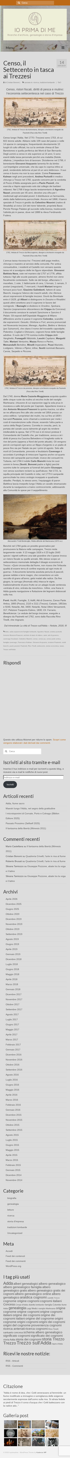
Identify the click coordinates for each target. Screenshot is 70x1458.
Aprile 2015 (11, 1155)
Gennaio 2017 (13, 1049)
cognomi (33, 1301)
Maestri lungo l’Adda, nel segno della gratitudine (30, 808)
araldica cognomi (33, 1297)
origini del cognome (17, 1325)
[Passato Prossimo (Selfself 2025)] (52, 1424)
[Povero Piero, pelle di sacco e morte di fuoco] (10, 1442)
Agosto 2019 (12, 939)
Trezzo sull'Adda (9, 649)
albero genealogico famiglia (22, 1287)
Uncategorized (14, 1233)
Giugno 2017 (12, 1024)
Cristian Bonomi (13, 82)
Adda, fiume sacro (15, 803)
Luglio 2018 (12, 964)
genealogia (13, 1204)
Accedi (9, 1251)
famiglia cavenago (10, 642)
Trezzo (9, 1343)
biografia (11, 1198)
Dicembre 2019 (13, 919)
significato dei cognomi (47, 1335)
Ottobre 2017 (12, 1004)
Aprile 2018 (11, 979)
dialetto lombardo (36, 1305)
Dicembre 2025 (13, 904)
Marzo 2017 (12, 1039)
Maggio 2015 (12, 1150)
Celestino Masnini (25, 639)
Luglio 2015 (12, 1140)
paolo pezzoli (15, 646)
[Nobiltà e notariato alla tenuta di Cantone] (24, 1442)
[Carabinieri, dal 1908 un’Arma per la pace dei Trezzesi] (52, 1442)
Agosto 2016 (12, 1074)
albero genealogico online (33, 1294)
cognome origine (15, 1301)
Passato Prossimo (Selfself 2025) (23, 823)
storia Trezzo (53, 1339)
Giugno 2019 (12, 944)
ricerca (36, 82)
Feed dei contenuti (15, 1256)
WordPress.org (13, 1266)
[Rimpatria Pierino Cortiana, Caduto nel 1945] (24, 1433)
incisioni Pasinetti (54, 642)
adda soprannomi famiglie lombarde (23, 632)
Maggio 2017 (12, 1029)
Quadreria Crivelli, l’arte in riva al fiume (46, 856)
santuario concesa (13, 1332)
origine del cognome (40, 1318)
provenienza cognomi (46, 1325)
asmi (45, 635)
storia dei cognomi (28, 1339)
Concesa (9, 1304)
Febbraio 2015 (13, 1165)
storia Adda (9, 1339)
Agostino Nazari (43, 632)
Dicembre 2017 (13, 994)
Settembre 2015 (14, 1130)
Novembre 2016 (14, 1059)
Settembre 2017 (14, 1009)
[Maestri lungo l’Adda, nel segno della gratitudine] (24, 1424)
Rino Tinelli (32, 646)
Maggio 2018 (12, 974)
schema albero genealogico (42, 1332)
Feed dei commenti (16, 1261)
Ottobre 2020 (12, 914)
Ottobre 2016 (12, 1064)
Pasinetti (24, 646)
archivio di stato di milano (33, 635)
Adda (7, 632)
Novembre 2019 (14, 924)
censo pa (42, 639)
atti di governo (53, 635)
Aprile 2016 (11, 1094)
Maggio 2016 (12, 1089)
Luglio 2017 (12, 1019)
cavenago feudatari (10, 639)
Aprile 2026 (11, 899)
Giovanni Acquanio (40, 642)
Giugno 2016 (12, 1084)
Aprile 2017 (11, 1034)
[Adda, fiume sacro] (10, 1424)
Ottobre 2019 (12, 929)
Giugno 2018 (12, 969)
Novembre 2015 (14, 1120)
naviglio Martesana (46, 1308)
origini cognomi (27, 1322)
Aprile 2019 (11, 949)
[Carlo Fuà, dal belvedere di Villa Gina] (38, 1433)
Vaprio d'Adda (57, 1344)
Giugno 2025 (12, 909)
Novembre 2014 (14, 1180)
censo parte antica (54, 639)
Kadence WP (41, 1452)
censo (35, 639)
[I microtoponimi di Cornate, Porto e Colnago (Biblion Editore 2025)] (38, 1424)
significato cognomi (16, 1335)
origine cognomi (28, 1311)
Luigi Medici (32, 1308)
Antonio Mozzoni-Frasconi (13, 635)
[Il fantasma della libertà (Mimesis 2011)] (10, 1433)
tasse (62, 646)
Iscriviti (10, 784)
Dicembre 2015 (13, 1115)
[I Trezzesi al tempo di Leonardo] (52, 1433)
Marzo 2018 (12, 984)
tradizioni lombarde (47, 82)
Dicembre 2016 (13, 1054)
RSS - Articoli (12, 1361)
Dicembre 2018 (13, 959)
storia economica (52, 646)
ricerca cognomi (36, 1328)
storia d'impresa (15, 1221)
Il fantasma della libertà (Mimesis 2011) (26, 828)
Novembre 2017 (14, 999)
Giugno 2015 (12, 1145)
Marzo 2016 (12, 1099)
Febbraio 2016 (13, 1105)
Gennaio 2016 (13, 1110)
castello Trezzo (53, 1298)
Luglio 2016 (12, 1079)
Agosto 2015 (12, 1135)
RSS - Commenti (14, 1366)
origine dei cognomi (26, 1315)
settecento (41, 646)
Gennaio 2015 (13, 1170)
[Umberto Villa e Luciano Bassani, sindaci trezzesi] (38, 1442)
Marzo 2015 (12, 1160)
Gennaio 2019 (13, 954)
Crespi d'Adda (21, 1305)
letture (10, 1209)
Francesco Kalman (25, 642)
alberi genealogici (26, 1283)
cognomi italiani (51, 1301)
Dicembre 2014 (13, 1175)
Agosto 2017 (12, 1014)
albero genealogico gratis (26, 1289)
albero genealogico (52, 1283)
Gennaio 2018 (13, 989)
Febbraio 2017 (13, 1044)
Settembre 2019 (14, 934)
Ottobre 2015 (12, 1125)
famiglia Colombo (53, 1305)
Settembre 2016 (14, 1069)
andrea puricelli (56, 632)
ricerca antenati (14, 1328)
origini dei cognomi (52, 1322)
